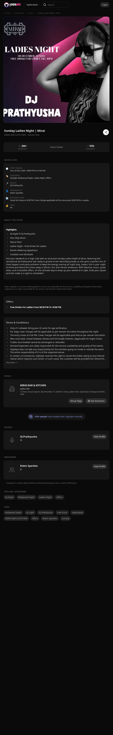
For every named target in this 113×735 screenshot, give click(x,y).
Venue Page (76, 400)
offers (35, 518)
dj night (30, 512)
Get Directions (98, 400)
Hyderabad (77, 512)
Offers (48, 178)
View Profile (99, 436)
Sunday (65, 518)
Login (105, 4)
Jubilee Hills (34, 134)
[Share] (106, 132)
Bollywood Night (25, 178)
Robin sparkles (50, 518)
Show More (10, 362)
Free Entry (62, 512)
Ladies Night (39, 178)
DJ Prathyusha (46, 512)
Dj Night (13, 178)
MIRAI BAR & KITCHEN (16, 518)
